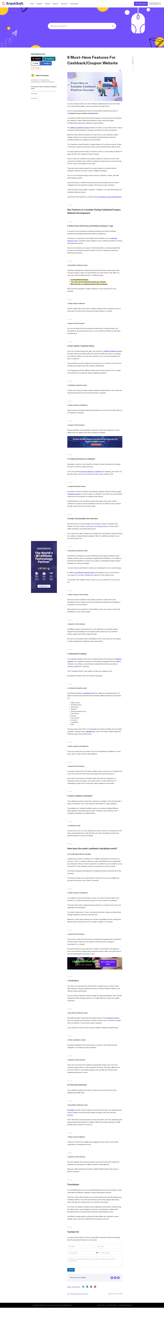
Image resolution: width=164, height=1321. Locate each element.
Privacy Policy (100, 1305)
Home (32, 3)
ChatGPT (38, 59)
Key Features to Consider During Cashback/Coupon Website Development (42, 81)
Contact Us (64, 3)
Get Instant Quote (140, 3)
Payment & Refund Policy (125, 1305)
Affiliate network (110, 351)
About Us (55, 3)
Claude (37, 68)
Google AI (47, 63)
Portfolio (47, 3)
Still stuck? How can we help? (79, 1294)
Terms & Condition (111, 1305)
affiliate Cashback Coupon (80, 127)
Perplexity (50, 59)
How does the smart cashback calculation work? (44, 87)
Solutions (39, 3)
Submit (71, 1270)
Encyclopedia (74, 3)
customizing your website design (96, 526)
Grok (36, 63)
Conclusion (34, 93)
